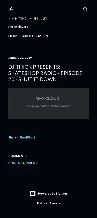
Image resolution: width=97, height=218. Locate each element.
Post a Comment (23, 163)
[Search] (86, 8)
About (28, 36)
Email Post (27, 137)
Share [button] (12, 137)
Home (14, 36)
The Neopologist (29, 18)
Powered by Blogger (52, 193)
